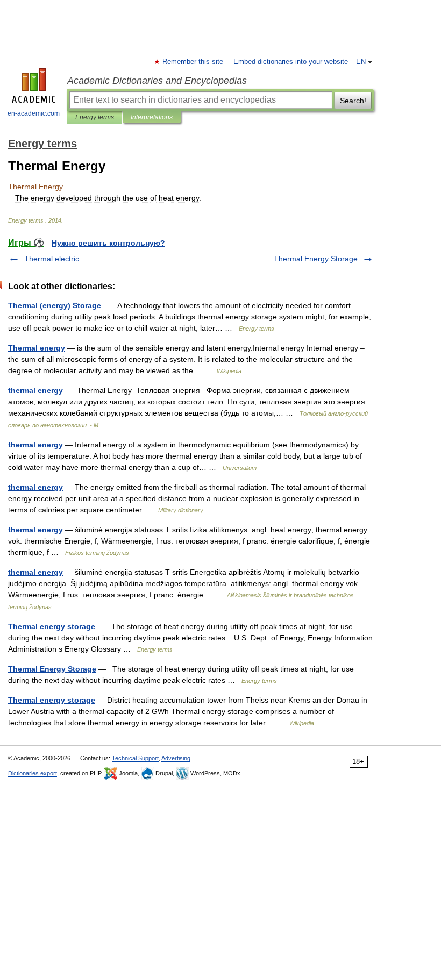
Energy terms (94, 117)
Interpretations (152, 117)
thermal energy (35, 390)
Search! (353, 100)
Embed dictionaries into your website (290, 62)
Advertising (175, 758)
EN (361, 62)
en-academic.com (34, 113)
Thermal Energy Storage (316, 258)
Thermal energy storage (51, 626)
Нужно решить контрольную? (108, 243)
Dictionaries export (32, 773)
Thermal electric (51, 258)
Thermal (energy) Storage (54, 305)
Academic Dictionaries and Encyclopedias (157, 80)
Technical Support (135, 758)
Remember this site (193, 62)
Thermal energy (36, 348)
